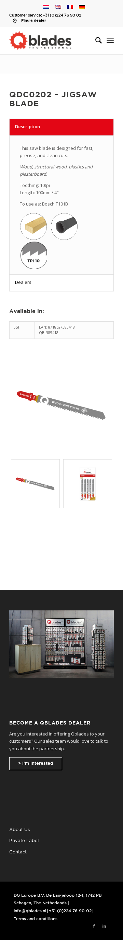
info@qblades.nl (30, 911)
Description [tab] (27, 126)
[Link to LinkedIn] (104, 926)
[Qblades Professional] (51, 40)
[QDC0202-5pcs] (88, 483)
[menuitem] (95, 40)
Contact (18, 852)
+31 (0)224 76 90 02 (62, 15)
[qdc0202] (61, 405)
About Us (19, 830)
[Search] (95, 40)
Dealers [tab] (23, 282)
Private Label (24, 841)
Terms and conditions (35, 919)
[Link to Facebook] (94, 926)
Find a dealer (33, 20)
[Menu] (110, 40)
